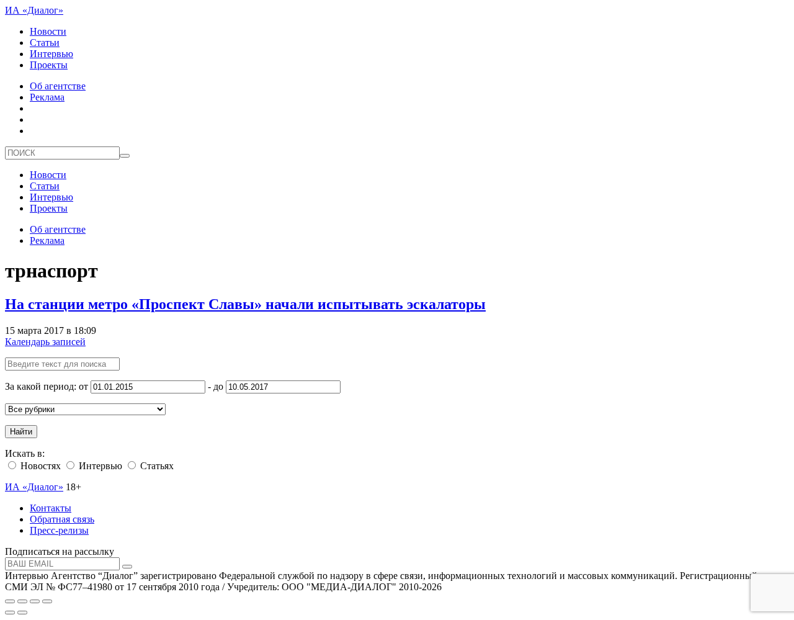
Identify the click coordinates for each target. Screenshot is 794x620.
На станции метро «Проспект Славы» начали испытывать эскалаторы (245, 304)
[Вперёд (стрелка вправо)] (22, 612)
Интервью (51, 53)
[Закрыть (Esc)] (10, 601)
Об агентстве (58, 86)
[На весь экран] (35, 601)
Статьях (156, 466)
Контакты (50, 508)
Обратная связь (62, 519)
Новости (48, 31)
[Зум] (47, 601)
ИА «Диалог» (34, 10)
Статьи (45, 42)
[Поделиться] (22, 601)
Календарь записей (45, 341)
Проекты (49, 65)
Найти (21, 431)
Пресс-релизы (59, 530)
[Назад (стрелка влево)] (10, 612)
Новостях (39, 466)
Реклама (47, 97)
